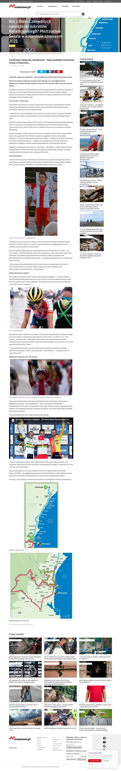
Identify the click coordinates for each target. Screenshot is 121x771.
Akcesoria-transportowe (87, 188)
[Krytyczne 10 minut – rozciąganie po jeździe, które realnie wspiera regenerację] (92, 94)
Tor (53, 737)
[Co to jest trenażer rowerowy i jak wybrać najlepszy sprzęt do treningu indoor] (92, 243)
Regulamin (81, 1)
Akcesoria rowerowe (86, 212)
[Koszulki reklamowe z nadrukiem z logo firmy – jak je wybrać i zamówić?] (95, 694)
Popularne (75, 6)
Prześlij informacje (56, 745)
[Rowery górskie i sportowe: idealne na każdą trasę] (25, 717)
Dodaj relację (55, 748)
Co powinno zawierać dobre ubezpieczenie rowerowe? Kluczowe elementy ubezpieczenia (89, 155)
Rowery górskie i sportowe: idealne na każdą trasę (24, 729)
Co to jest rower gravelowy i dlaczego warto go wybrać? (95, 658)
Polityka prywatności (57, 743)
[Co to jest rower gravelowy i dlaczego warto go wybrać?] (95, 646)
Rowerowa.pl (12, 53)
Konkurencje (52, 6)
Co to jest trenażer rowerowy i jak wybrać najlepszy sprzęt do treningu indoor (90, 255)
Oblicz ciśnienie (82, 759)
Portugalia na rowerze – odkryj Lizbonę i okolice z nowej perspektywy (91, 181)
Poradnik (39, 741)
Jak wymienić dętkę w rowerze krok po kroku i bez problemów (95, 681)
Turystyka (39, 745)
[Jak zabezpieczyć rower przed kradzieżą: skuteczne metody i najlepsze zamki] (25, 669)
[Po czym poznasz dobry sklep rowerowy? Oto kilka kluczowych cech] (92, 69)
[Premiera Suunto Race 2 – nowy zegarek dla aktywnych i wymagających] (92, 118)
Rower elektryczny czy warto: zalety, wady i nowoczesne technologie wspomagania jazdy (60, 658)
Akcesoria (83, 112)
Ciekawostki (40, 749)
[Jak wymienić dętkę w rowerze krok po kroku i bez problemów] (95, 669)
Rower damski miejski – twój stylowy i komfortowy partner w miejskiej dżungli (93, 729)
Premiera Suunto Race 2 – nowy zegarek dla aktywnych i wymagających (91, 130)
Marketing (82, 688)
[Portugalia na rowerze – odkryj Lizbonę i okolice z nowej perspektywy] (92, 169)
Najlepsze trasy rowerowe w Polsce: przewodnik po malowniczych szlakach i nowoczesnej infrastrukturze (58, 681)
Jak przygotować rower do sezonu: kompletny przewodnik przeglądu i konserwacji (25, 658)
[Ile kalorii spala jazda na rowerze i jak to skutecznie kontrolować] (25, 694)
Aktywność (83, 88)
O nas (75, 1)
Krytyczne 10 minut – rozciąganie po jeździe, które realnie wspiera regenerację (91, 106)
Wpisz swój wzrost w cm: (73, 742)
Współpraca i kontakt (97, 1)
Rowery (82, 63)
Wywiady (54, 741)
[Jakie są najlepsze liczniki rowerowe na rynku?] (60, 717)
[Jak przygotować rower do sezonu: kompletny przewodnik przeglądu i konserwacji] (25, 646)
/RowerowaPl (108, 1)
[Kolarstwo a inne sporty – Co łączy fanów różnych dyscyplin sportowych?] (60, 694)
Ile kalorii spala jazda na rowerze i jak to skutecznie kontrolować (23, 706)
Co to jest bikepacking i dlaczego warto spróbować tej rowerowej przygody (91, 230)
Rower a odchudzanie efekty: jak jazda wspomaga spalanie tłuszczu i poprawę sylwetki (91, 206)
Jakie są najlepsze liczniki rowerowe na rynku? (60, 728)
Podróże (82, 163)
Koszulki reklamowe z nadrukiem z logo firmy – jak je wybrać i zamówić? (95, 706)
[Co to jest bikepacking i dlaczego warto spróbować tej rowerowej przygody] (92, 218)
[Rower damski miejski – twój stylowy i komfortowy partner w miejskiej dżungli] (95, 717)
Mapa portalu (13, 747)
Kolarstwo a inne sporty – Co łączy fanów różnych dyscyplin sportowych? (58, 706)
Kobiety (82, 711)
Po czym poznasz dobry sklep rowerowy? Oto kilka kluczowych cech (91, 81)
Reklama (88, 1)
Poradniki (65, 6)
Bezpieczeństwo (84, 137)
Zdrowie (39, 743)
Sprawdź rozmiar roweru (74, 747)
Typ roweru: (84, 756)
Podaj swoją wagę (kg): (73, 753)
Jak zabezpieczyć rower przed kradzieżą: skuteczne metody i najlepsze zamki (23, 681)
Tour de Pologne (41, 747)
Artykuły (40, 6)
